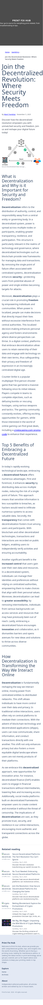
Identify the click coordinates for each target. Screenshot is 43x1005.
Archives (5, 975)
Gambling (15, 52)
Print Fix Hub (21, 20)
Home (7, 52)
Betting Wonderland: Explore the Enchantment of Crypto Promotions (26, 906)
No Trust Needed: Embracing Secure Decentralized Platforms (26, 872)
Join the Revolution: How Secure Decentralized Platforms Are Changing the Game (26, 889)
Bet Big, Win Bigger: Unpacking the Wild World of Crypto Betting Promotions (26, 923)
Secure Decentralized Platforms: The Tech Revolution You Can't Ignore (26, 857)
